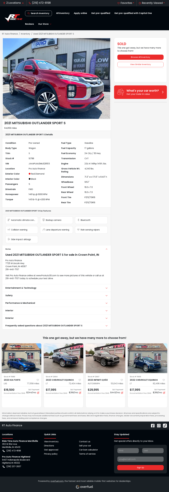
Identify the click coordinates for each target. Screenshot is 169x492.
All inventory (63, 13)
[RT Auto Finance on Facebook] (152, 425)
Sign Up (140, 467)
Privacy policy (51, 453)
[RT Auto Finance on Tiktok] (164, 425)
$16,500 (9, 390)
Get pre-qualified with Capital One (133, 13)
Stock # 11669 (135, 377)
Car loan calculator (88, 449)
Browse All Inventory (140, 57)
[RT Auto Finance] (13, 18)
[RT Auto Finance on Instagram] (158, 425)
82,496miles (159, 383)
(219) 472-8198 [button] (41, 3)
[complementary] (161, 484)
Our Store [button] (43, 24)
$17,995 (51, 390)
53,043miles (117, 383)
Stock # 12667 (93, 377)
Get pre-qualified (100, 13)
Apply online (80, 13)
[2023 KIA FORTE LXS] (21, 358)
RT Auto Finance (10, 33)
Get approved (51, 449)
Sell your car (85, 445)
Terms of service (87, 453)
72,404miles (75, 383)
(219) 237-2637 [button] (13, 466)
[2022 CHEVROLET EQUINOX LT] (147, 358)
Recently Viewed (152, 3)
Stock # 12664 (52, 377)
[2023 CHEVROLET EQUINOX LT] (63, 358)
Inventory (25, 33)
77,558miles (33, 383)
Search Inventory (40, 13)
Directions (49, 445)
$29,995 (93, 390)
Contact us (84, 441)
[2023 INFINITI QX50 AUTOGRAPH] (105, 358)
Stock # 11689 (9, 377)
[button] (14, 3)
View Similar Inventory (140, 64)
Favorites (126, 3)
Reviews (29, 24)
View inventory (51, 441)
